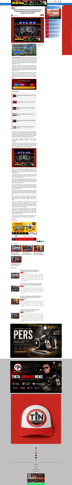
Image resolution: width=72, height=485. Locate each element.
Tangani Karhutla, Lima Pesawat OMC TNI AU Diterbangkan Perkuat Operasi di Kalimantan (16, 253)
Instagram (22, 84)
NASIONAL (13, 250)
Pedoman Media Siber (36, 469)
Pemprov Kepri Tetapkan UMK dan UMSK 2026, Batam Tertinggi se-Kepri (54, 28)
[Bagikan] (43, 15)
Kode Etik (36, 473)
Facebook (16, 84)
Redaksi (36, 466)
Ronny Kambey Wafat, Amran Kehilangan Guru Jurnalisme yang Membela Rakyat (16, 264)
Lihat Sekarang (16, 51)
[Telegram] (41, 241)
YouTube (32, 84)
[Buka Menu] (60, 1)
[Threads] (36, 455)
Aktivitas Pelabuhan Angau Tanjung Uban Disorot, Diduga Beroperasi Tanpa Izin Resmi (54, 35)
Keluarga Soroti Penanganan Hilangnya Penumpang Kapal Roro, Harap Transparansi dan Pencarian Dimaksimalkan (38, 253)
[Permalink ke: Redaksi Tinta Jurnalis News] (12, 15)
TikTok (27, 84)
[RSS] (36, 460)
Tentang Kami (36, 464)
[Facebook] (37, 241)
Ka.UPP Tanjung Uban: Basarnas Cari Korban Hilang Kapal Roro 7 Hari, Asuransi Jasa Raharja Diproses (27, 253)
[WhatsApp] (43, 241)
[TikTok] (36, 458)
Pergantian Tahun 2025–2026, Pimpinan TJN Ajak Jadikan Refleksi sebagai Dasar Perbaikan (54, 32)
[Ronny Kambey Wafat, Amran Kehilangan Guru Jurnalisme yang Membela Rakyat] (16, 259)
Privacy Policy (36, 471)
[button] (56, 1)
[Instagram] (36, 450)
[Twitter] (39, 241)
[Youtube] (36, 453)
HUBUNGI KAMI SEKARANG (36, 483)
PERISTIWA (24, 250)
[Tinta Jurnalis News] (29, 1)
